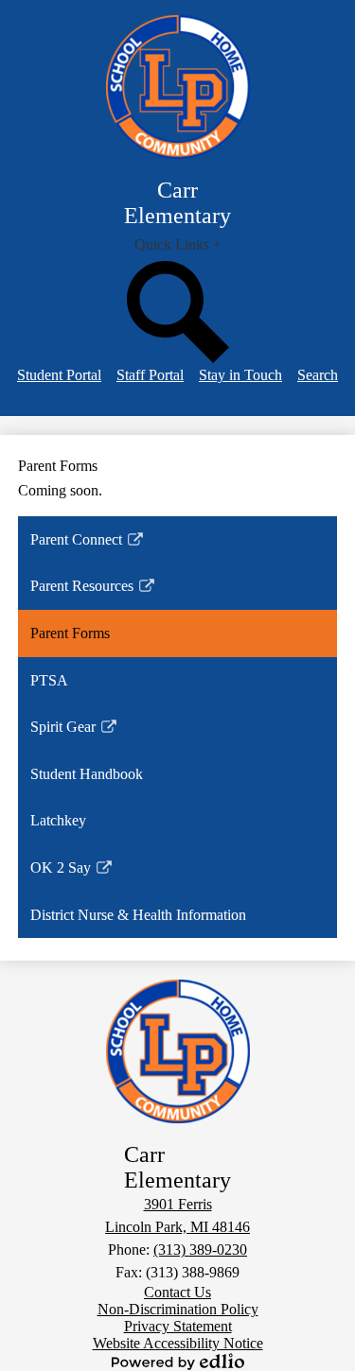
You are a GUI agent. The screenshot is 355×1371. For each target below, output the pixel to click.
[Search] (178, 358)
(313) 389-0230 (200, 1249)
